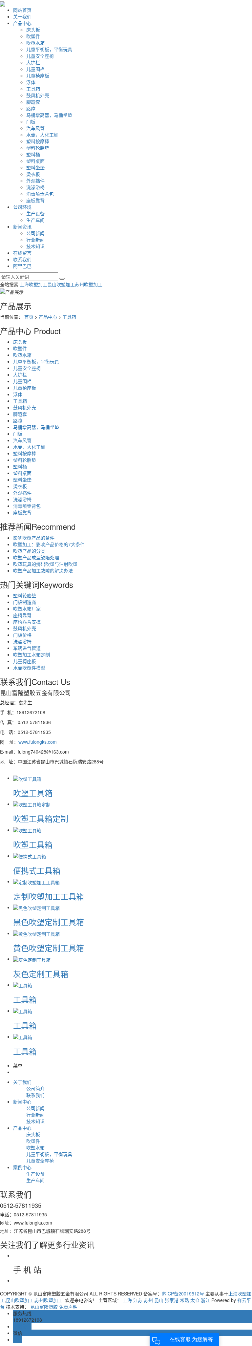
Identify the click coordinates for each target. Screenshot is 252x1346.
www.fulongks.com (38, 741)
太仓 (195, 1300)
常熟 (184, 1300)
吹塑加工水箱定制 (31, 654)
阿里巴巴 (22, 266)
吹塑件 (33, 36)
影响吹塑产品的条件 (33, 537)
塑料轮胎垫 (37, 147)
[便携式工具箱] (29, 855)
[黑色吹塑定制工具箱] (36, 907)
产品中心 (22, 23)
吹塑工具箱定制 (40, 818)
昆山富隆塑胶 (44, 1306)
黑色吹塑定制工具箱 (48, 922)
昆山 (158, 1300)
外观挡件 (35, 180)
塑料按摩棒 (37, 141)
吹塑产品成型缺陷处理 (36, 557)
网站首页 (22, 10)
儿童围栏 (35, 69)
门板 (30, 121)
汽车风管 (35, 128)
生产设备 (35, 213)
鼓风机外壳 (37, 95)
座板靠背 (35, 200)
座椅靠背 (22, 615)
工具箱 (33, 88)
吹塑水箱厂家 (27, 608)
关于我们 (22, 16)
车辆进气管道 (27, 648)
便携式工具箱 (36, 870)
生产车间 (35, 220)
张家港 (171, 1300)
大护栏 (33, 62)
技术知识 (35, 246)
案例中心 (22, 1167)
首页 (28, 316)
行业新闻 (35, 239)
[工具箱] (22, 984)
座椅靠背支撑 (27, 621)
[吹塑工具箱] (27, 778)
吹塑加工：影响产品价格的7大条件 (49, 544)
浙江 (205, 1300)
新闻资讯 (22, 226)
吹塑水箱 (35, 42)
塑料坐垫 (35, 167)
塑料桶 (33, 154)
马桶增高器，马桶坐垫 (49, 115)
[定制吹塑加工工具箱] (36, 881)
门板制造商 (24, 602)
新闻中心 (22, 1101)
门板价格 (22, 634)
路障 (30, 108)
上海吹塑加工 (33, 284)
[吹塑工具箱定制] (32, 804)
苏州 (148, 1300)
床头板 (33, 29)
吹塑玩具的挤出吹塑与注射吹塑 (45, 564)
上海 (127, 1300)
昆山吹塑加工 (61, 284)
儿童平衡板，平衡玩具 (49, 49)
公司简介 (35, 1088)
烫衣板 (33, 174)
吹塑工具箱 (32, 793)
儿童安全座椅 (40, 56)
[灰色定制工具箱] (32, 958)
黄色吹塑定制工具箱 (48, 947)
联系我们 (22, 259)
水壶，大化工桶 (42, 134)
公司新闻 (35, 233)
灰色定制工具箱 (40, 973)
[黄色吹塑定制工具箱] (36, 933)
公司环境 (22, 206)
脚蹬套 (33, 101)
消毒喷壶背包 (40, 193)
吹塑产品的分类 (29, 550)
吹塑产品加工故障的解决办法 (43, 570)
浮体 (30, 82)
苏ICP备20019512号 (183, 1293)
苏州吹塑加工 (88, 284)
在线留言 (22, 252)
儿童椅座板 (37, 75)
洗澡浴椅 (35, 187)
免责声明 (68, 1306)
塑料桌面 (35, 161)
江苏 (137, 1300)
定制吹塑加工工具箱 (48, 896)
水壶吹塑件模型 (29, 667)
